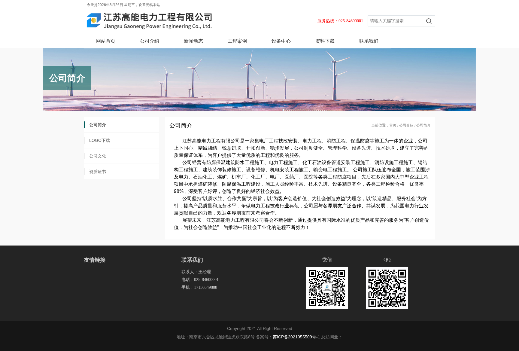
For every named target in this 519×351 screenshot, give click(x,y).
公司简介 (97, 124)
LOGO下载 (99, 140)
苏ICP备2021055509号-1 (296, 336)
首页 (392, 125)
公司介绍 (149, 41)
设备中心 (281, 41)
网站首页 (105, 41)
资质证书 (97, 171)
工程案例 (237, 41)
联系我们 (368, 41)
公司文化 (97, 156)
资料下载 (325, 41)
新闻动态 (193, 41)
